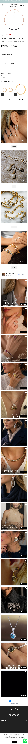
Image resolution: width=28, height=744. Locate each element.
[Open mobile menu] (25, 5)
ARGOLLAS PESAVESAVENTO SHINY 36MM (7, 97)
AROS (14, 186)
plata (12, 77)
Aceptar (14, 741)
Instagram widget (14, 703)
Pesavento (8, 77)
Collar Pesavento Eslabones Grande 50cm (20, 97)
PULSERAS (14, 267)
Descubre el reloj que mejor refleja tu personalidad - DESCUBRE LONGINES (14, 1)
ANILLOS (14, 146)
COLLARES (14, 227)
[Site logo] (13, 5)
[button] (2, 94)
